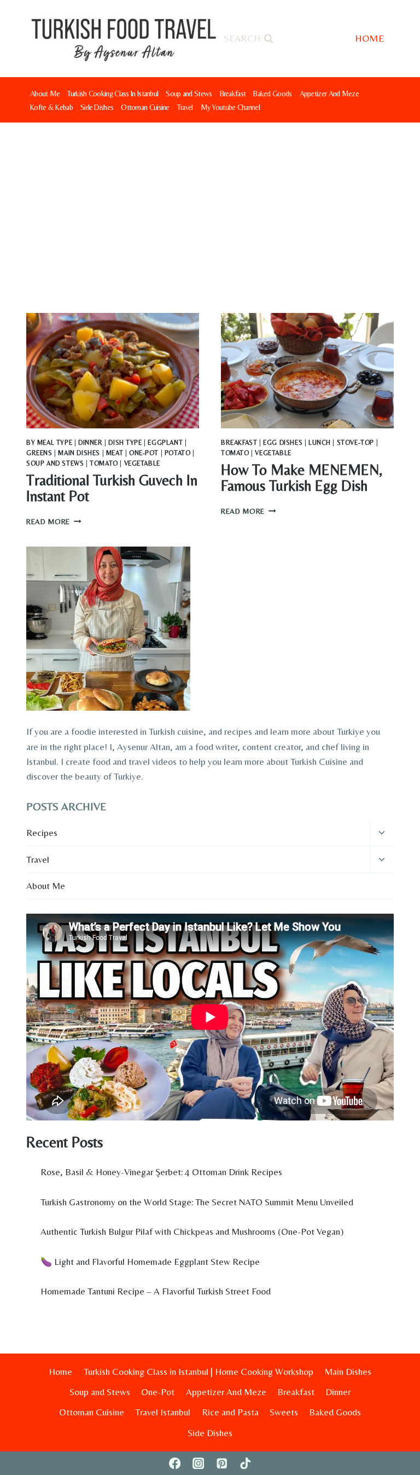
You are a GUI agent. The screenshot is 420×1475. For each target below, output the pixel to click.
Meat (114, 453)
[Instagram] (198, 1463)
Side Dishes (96, 107)
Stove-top (355, 442)
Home (60, 1371)
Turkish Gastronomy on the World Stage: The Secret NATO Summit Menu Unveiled (196, 1202)
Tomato (104, 463)
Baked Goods (272, 93)
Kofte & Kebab (51, 107)
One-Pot (144, 453)
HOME (369, 38)
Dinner (90, 442)
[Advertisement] (210, 204)
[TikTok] (245, 1463)
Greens (39, 453)
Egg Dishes (282, 442)
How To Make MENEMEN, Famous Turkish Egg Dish (301, 478)
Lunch (319, 442)
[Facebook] (174, 1463)
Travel (185, 107)
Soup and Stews (189, 93)
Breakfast (233, 93)
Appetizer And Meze (329, 93)
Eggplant (165, 442)
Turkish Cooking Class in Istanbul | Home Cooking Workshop (198, 1371)
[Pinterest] (222, 1463)
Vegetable (142, 463)
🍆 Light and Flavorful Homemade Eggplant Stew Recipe (150, 1261)
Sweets (284, 1412)
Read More (53, 521)
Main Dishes (79, 453)
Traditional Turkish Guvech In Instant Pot (111, 488)
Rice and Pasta (230, 1412)
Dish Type (125, 442)
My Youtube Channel (230, 107)
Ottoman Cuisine (145, 107)
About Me (45, 93)
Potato (178, 453)
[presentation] (112, 370)
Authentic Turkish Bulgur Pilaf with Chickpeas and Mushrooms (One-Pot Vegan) (191, 1231)
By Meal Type (49, 442)
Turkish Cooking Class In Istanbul (112, 93)
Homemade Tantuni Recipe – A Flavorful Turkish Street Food (155, 1291)
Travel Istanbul (162, 1412)
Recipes (41, 832)
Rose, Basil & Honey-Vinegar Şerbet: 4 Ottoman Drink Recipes (161, 1171)
